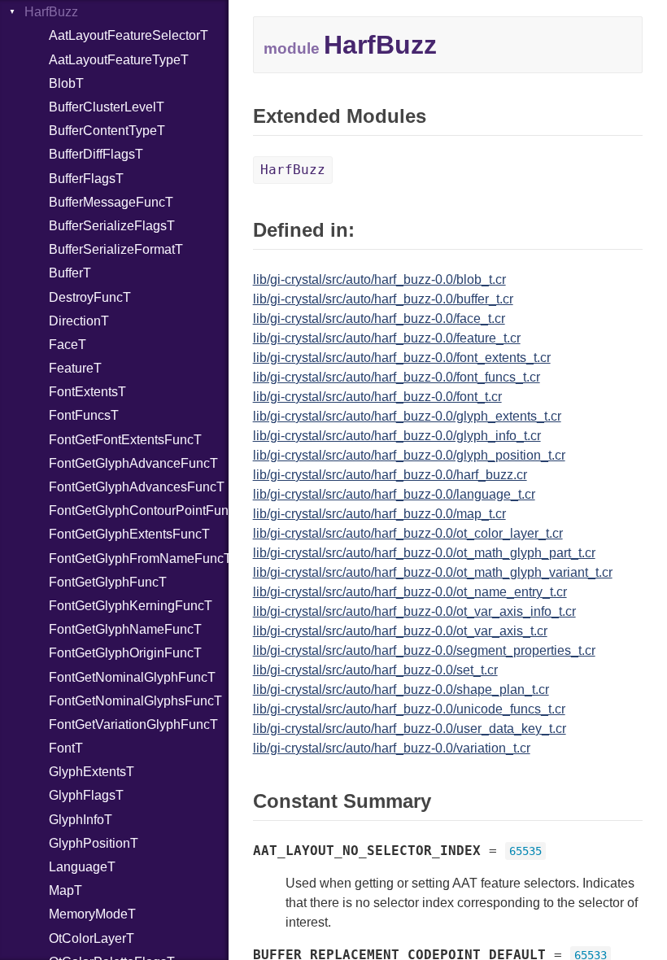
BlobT (66, 83)
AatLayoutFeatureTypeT (119, 60)
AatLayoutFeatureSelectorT (128, 35)
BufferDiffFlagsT (96, 154)
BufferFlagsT (86, 178)
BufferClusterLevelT (106, 107)
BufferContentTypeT (107, 130)
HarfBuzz (51, 12)
